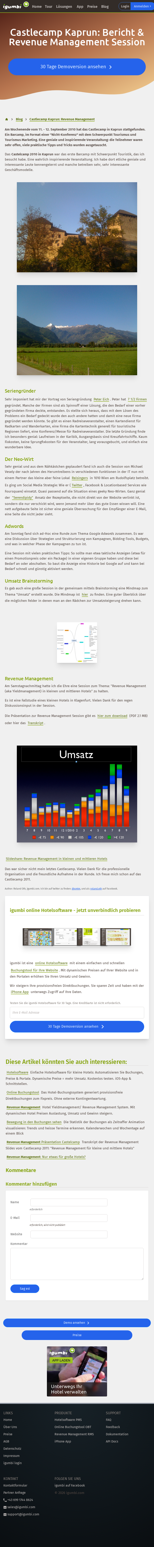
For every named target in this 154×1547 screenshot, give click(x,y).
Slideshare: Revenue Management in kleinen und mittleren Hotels (56, 859)
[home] (16, 6)
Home (37, 6)
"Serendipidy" (22, 498)
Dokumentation (117, 1434)
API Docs (112, 1441)
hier (85, 594)
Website (16, 1234)
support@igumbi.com (23, 1514)
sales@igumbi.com (21, 1507)
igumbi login (12, 1463)
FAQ (108, 1420)
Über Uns (10, 1427)
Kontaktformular (15, 1485)
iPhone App (20, 992)
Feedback (113, 1427)
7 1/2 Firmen (137, 399)
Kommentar (18, 1244)
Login (125, 6)
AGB (6, 1441)
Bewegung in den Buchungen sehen (34, 1122)
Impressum (11, 1456)
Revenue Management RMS (74, 1434)
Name (14, 1202)
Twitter (77, 485)
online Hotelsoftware (51, 963)
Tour (48, 6)
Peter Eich (101, 399)
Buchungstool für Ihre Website (34, 970)
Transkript (35, 723)
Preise (92, 6)
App (80, 6)
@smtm (76, 888)
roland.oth (96, 888)
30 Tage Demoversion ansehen (74, 66)
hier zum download (112, 716)
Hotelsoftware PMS (68, 1420)
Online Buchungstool (23, 1092)
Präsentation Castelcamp (43, 1142)
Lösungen (64, 6)
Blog (105, 6)
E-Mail (15, 1218)
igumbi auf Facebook (70, 1485)
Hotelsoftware (17, 1072)
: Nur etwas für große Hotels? (46, 1157)
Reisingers (80, 478)
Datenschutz (12, 1449)
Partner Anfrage (14, 1493)
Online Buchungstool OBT (73, 1427)
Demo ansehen (75, 1323)
